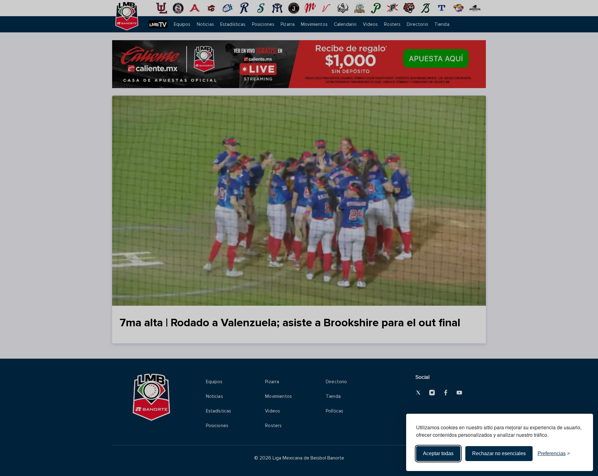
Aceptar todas (438, 453)
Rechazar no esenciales (499, 453)
